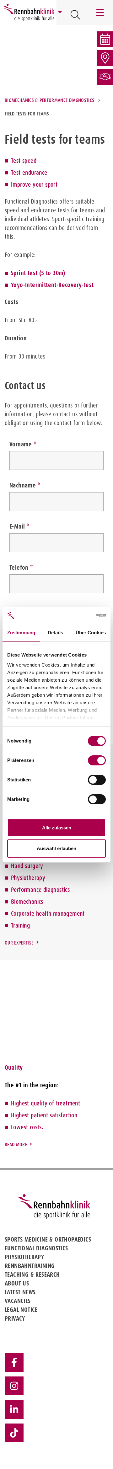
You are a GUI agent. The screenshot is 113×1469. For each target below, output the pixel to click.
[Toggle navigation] (100, 12)
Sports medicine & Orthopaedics (48, 1239)
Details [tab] (55, 632)
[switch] (97, 760)
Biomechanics (27, 901)
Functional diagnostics (36, 1248)
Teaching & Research (32, 1274)
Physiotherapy (28, 878)
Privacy (15, 1318)
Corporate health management (48, 913)
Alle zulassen (56, 827)
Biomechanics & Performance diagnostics (49, 100)
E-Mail (17, 526)
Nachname (22, 485)
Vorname (20, 444)
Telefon (19, 567)
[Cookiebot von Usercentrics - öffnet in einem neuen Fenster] (80, 615)
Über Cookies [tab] (91, 632)
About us (17, 1283)
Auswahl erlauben (56, 848)
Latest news (20, 1292)
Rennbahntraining (30, 1266)
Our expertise (19, 942)
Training (20, 925)
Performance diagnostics (40, 890)
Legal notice (21, 1310)
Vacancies (18, 1301)
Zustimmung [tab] (21, 632)
